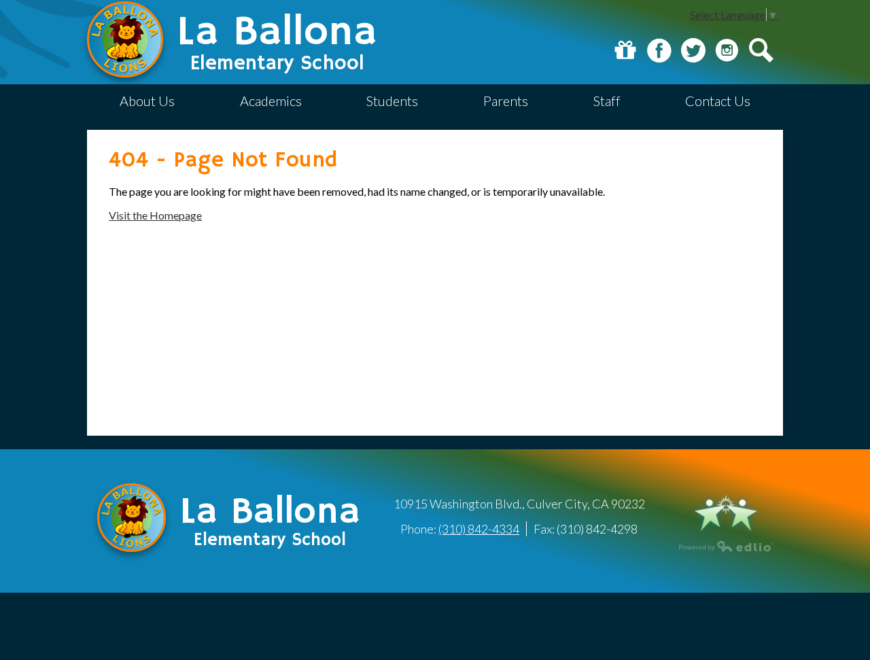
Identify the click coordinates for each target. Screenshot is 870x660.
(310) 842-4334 (478, 528)
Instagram (727, 50)
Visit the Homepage (155, 215)
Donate (625, 50)
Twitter (693, 50)
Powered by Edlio (725, 546)
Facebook (659, 50)
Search (761, 50)
